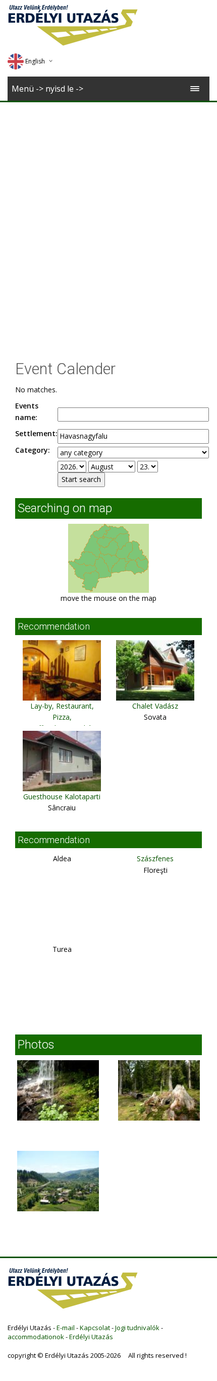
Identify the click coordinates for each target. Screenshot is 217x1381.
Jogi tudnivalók (137, 1327)
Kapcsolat (95, 1327)
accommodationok (36, 1336)
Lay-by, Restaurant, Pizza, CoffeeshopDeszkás (62, 717)
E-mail (66, 1327)
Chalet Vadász (155, 706)
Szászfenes (155, 858)
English (35, 61)
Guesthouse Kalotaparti (61, 796)
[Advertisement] (108, 215)
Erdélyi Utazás (91, 1336)
